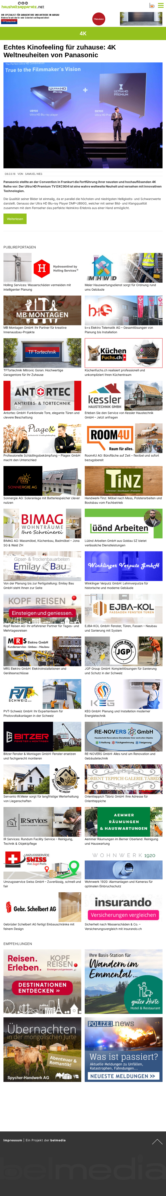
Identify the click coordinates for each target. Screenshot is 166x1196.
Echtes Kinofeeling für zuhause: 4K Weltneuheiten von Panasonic (59, 51)
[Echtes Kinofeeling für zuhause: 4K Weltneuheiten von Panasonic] (83, 115)
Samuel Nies (33, 173)
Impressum (12, 1140)
